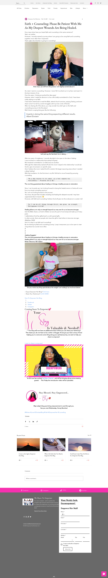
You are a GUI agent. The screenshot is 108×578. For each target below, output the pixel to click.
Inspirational (63, 8)
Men (71, 8)
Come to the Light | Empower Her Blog (27, 455)
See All (89, 435)
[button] (91, 3)
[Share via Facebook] (25, 421)
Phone (63, 511)
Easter (43, 8)
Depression (35, 8)
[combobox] (67, 540)
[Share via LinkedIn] (33, 421)
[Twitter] (101, 3)
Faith (49, 8)
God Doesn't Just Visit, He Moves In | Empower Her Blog (79, 455)
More (84, 8)
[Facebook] (95, 3)
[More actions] (82, 19)
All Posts (19, 8)
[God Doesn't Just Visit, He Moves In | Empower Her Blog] (79, 444)
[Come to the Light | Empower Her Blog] (28, 444)
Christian (27, 8)
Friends (55, 8)
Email (62, 517)
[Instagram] (98, 3)
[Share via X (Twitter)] (29, 421)
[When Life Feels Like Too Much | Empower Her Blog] (54, 444)
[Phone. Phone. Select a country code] (63, 514)
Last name (63, 529)
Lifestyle (78, 8)
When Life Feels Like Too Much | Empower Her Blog (54, 455)
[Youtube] (80, 490)
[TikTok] (61, 491)
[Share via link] (37, 421)
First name (63, 523)
